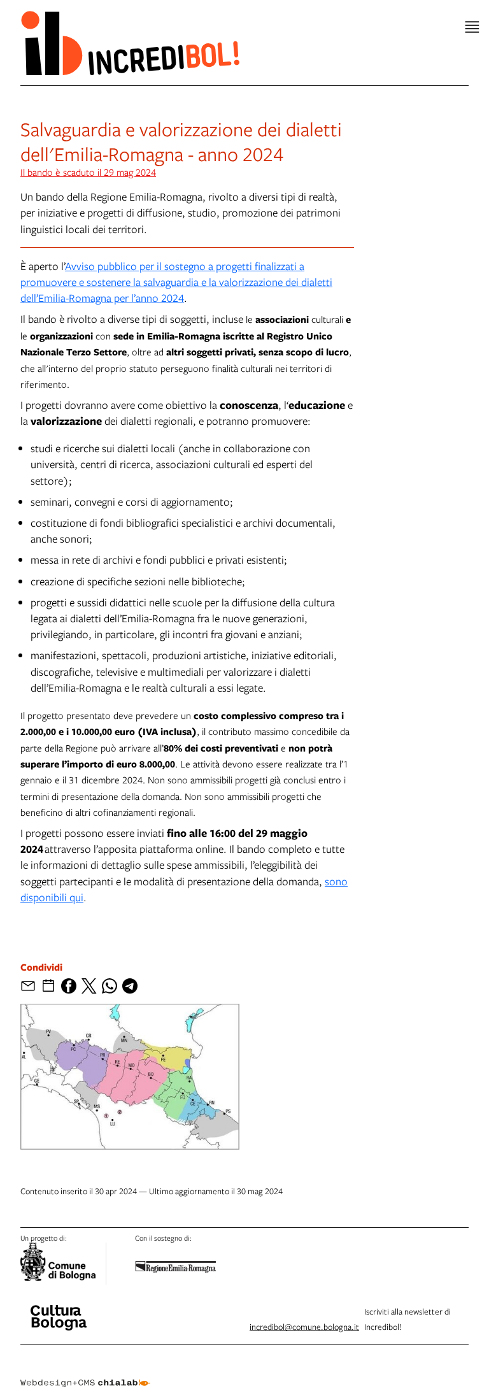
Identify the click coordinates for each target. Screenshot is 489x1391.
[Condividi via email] (28, 986)
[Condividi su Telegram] (130, 986)
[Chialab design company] (85, 1373)
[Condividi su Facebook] (68, 986)
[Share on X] (89, 986)
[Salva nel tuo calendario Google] (48, 986)
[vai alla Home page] (129, 42)
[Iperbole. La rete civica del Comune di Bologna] (63, 1264)
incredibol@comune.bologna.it (304, 1326)
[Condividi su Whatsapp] (109, 986)
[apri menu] (472, 27)
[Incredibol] (58, 1309)
